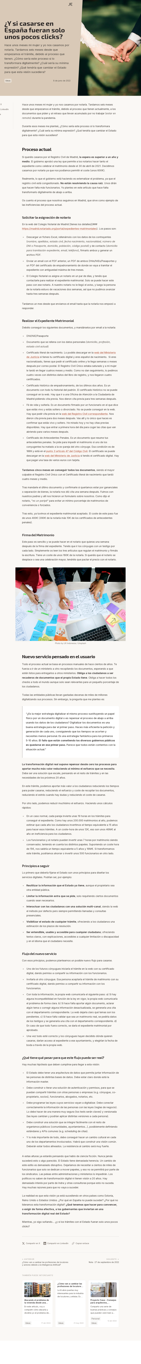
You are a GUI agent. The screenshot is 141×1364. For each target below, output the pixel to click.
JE (70, 4)
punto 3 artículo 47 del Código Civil (66, 451)
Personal (96, 1318)
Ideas (8, 80)
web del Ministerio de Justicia (62, 455)
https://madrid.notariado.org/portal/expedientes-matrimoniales (59, 228)
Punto (83, 49)
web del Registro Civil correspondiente (85, 413)
